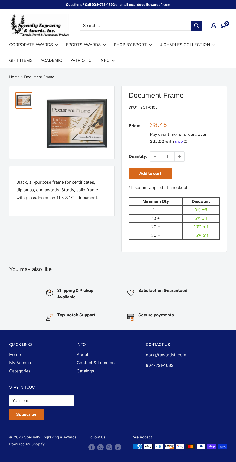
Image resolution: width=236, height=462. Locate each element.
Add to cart (150, 173)
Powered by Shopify (27, 444)
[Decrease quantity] (155, 156)
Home (14, 77)
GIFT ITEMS (20, 60)
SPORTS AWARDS (83, 44)
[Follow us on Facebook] (91, 447)
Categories (19, 371)
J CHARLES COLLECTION (185, 44)
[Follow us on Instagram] (109, 447)
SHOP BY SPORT (130, 44)
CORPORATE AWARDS (31, 44)
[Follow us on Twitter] (100, 447)
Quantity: (138, 156)
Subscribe (26, 414)
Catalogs (85, 371)
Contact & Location (96, 362)
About (82, 354)
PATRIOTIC (80, 60)
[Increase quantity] (179, 156)
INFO (105, 60)
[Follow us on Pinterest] (118, 447)
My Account (21, 362)
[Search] (196, 26)
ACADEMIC (51, 60)
